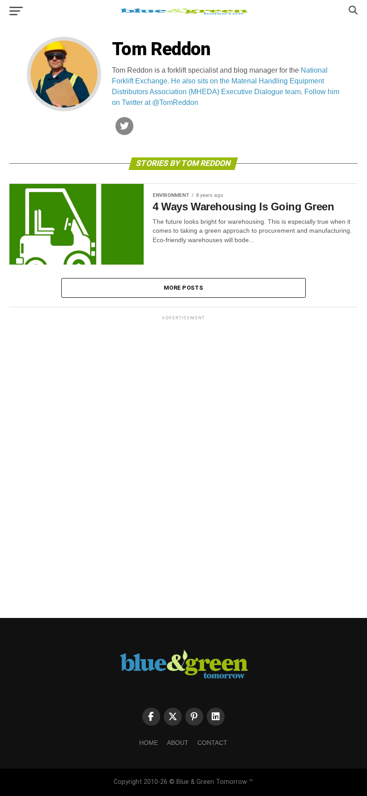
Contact (212, 742)
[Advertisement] (183, 456)
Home (148, 742)
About (177, 742)
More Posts (183, 287)
